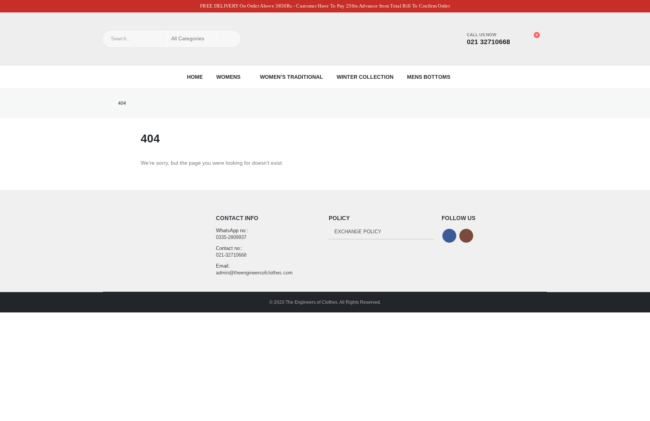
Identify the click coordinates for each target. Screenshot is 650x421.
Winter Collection (365, 77)
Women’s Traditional (291, 77)
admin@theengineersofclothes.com (254, 273)
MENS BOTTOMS (428, 77)
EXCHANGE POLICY (357, 231)
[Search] (228, 38)
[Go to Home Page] (105, 103)
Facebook (449, 236)
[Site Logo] (325, 38)
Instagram (466, 236)
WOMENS (228, 77)
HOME (195, 77)
